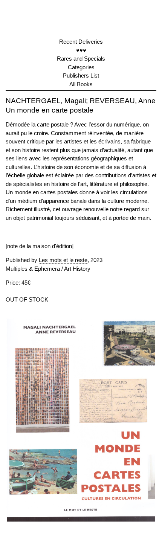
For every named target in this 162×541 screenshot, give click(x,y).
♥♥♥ (81, 50)
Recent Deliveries (81, 41)
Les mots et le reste (63, 260)
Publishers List (81, 75)
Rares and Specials (81, 58)
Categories (81, 67)
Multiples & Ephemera (33, 268)
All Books (81, 84)
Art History (77, 268)
